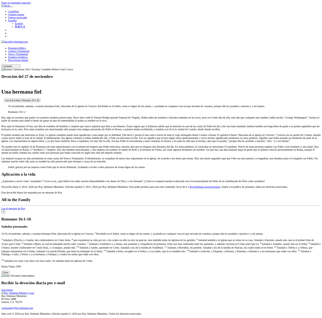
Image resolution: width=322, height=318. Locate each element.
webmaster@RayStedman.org (17, 308)
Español (12, 20)
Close (5, 272)
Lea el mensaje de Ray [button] (13, 208)
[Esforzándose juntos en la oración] (2, 83)
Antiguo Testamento (19, 51)
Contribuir (13, 11)
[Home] (17, 293)
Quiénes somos (16, 14)
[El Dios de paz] (2, 100)
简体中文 (20, 26)
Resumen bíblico (17, 48)
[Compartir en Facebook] (18, 66)
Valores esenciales (17, 17)
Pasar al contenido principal (16, 2)
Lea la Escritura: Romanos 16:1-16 (22, 100)
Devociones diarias (18, 60)
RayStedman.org (19, 41)
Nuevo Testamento (18, 54)
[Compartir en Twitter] (16, 66)
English (19, 23)
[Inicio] (5, 5)
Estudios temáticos (18, 57)
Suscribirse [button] (7, 290)
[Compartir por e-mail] (13, 66)
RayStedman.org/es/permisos (205, 186)
